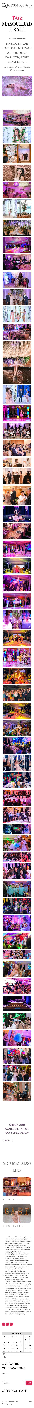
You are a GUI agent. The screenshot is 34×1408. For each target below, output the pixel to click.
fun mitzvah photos (20, 1275)
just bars (25, 1277)
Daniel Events (9, 1269)
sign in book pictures (12, 1303)
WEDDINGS (5, 1373)
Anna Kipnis (9, 1237)
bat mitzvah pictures (18, 1245)
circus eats (18, 1262)
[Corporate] (11, 1324)
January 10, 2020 (24, 67)
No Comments (18, 70)
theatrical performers (23, 1305)
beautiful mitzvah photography (16, 1247)
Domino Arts (19, 1269)
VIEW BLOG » (13, 1199)
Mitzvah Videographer (12, 1294)
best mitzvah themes (12, 1256)
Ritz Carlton (16, 1299)
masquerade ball (11, 1286)
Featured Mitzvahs (17, 38)
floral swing (21, 1273)
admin (11, 67)
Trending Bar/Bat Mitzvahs (14, 1309)
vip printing (21, 1314)
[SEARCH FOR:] (13, 1383)
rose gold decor (24, 1301)
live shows (19, 1282)
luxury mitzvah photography (21, 1284)
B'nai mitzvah (9, 1239)
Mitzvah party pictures (22, 1288)
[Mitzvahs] (7, 1324)
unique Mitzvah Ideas (17, 1311)
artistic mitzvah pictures (21, 1237)
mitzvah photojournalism (13, 1290)
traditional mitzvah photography (16, 1307)
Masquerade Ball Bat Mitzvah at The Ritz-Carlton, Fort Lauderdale (17, 53)
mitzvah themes (22, 1292)
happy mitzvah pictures (13, 1277)
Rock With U (13, 1301)
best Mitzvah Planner (22, 1254)
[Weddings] (3, 1324)
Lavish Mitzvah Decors (12, 1279)
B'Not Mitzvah (19, 1239)
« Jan (5, 1357)
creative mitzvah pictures (20, 1267)
